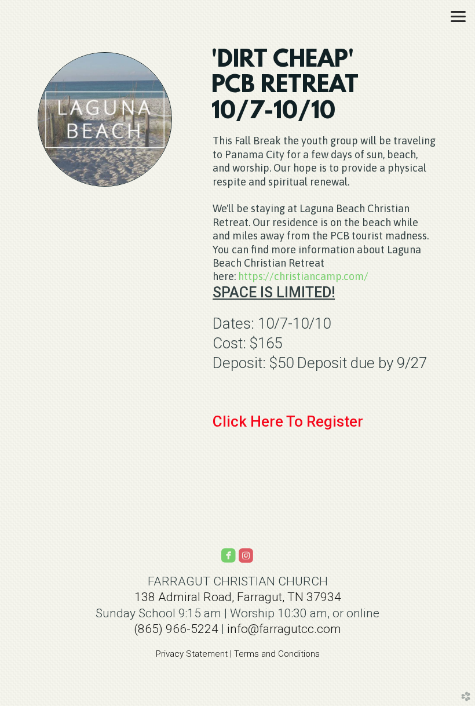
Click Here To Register (288, 421)
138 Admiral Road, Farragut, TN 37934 (237, 597)
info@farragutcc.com (284, 629)
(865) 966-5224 (176, 629)
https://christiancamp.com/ (303, 276)
